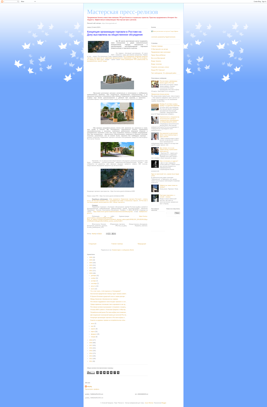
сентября (94, 283)
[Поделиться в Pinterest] (115, 234)
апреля (93, 329)
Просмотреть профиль (92, 389)
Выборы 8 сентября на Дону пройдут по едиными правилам (169, 104)
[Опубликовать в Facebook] (113, 234)
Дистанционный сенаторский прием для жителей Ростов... (108, 315)
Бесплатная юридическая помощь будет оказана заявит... (108, 293)
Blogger (164, 403)
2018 (91, 342)
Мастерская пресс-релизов (122, 11)
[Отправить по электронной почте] (107, 234)
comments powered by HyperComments (163, 37)
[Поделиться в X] (111, 234)
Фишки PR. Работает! (158, 70)
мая (92, 326)
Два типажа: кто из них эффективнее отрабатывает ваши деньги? (169, 149)
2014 (91, 353)
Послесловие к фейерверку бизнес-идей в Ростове (168, 82)
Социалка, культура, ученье (160, 67)
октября (93, 281)
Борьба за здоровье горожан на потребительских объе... (108, 320)
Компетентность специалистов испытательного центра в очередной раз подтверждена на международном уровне (169, 119)
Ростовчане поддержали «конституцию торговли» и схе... (108, 301)
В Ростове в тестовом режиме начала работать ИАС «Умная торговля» (117, 201)
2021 (91, 270)
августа (93, 286)
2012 (91, 358)
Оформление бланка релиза (160, 94)
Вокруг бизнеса (156, 61)
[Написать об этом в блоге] (109, 234)
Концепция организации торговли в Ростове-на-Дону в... (108, 317)
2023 (91, 265)
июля (93, 289)
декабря (93, 275)
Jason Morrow (149, 403)
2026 (91, 257)
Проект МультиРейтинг (158, 55)
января (93, 337)
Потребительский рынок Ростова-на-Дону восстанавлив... (108, 312)
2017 (91, 345)
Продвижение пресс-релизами (160, 52)
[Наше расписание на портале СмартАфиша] (164, 31)
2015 (91, 350)
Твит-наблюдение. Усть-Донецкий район (163, 73)
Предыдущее (142, 244)
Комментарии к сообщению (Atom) (123, 250)
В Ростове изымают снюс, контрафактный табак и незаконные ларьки (114, 200)
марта (93, 331)
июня (93, 323)
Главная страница (117, 244)
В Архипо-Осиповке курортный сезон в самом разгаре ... (108, 296)
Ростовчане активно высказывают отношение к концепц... (108, 307)
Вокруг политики (156, 64)
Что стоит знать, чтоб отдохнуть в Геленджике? (105, 291)
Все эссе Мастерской (158, 58)
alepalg (89, 386)
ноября (93, 278)
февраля (94, 334)
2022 (91, 268)
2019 (91, 340)
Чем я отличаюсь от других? (169, 161)
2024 (91, 262)
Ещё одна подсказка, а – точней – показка (168, 196)
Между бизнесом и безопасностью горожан (104, 299)
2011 (91, 361)
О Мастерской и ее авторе (159, 49)
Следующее (92, 244)
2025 (91, 260)
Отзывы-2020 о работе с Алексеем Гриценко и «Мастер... (108, 309)
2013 (91, 356)
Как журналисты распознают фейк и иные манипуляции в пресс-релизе (169, 134)
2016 (91, 348)
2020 (91, 273)
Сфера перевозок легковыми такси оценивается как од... (108, 304)
